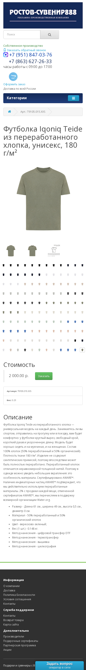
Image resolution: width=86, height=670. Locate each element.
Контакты (9, 604)
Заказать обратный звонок (26, 50)
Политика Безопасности (19, 595)
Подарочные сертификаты (20, 641)
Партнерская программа (19, 645)
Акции (7, 650)
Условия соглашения (17, 599)
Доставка (9, 590)
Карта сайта (11, 624)
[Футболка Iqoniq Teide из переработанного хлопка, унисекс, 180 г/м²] (3, 265)
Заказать (44, 376)
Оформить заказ (14, 84)
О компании (11, 586)
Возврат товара (13, 620)
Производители (13, 636)
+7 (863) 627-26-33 (30, 61)
